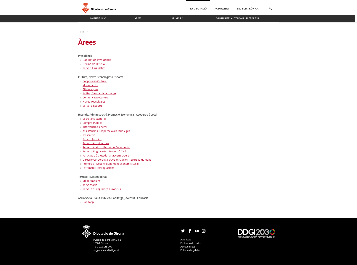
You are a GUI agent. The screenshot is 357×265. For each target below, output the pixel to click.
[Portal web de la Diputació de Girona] (103, 230)
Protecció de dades (190, 243)
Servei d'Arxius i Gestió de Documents (106, 147)
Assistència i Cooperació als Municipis (106, 131)
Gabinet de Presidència (97, 60)
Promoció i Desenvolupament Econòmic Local (111, 163)
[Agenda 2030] (256, 233)
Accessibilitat (187, 246)
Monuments (90, 85)
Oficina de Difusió (94, 64)
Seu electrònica (247, 8)
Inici (83, 31)
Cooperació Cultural (95, 81)
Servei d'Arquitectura (96, 143)
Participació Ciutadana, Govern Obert (106, 155)
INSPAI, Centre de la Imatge (99, 93)
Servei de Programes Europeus (102, 189)
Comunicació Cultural (96, 97)
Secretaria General (94, 118)
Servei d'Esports (92, 105)
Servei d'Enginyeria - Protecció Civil (104, 151)
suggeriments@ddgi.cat (106, 250)
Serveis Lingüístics (94, 68)
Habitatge (89, 202)
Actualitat (222, 8)
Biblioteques (90, 89)
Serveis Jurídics (92, 139)
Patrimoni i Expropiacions (98, 168)
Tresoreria (89, 135)
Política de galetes (190, 250)
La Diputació (198, 8)
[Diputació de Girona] (99, 7)
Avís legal (185, 239)
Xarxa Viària (90, 185)
